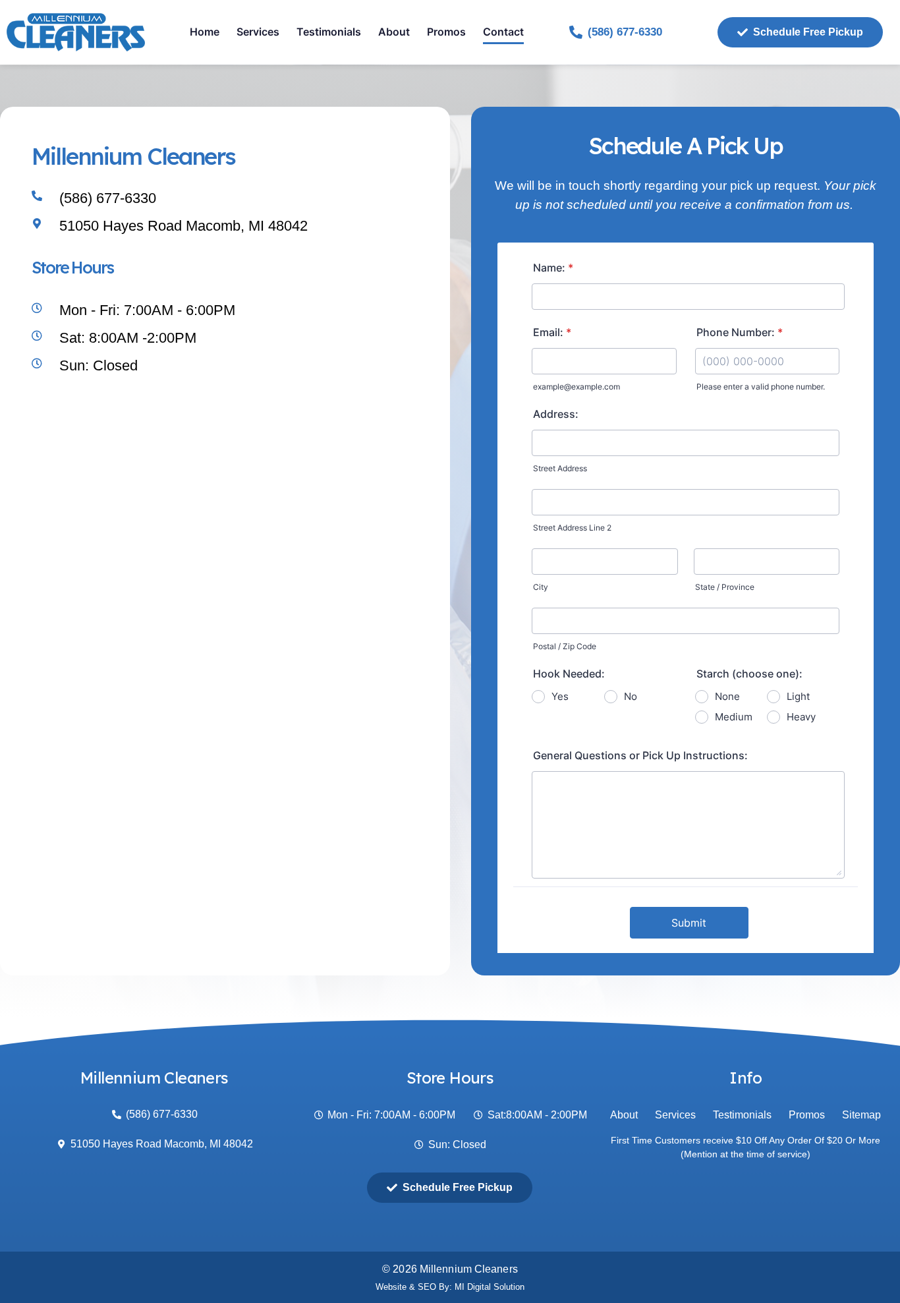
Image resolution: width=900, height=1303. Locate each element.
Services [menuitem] (258, 31)
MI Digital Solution (489, 1287)
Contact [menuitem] (503, 31)
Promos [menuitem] (446, 31)
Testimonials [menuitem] (328, 31)
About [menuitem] (394, 31)
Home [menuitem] (204, 31)
